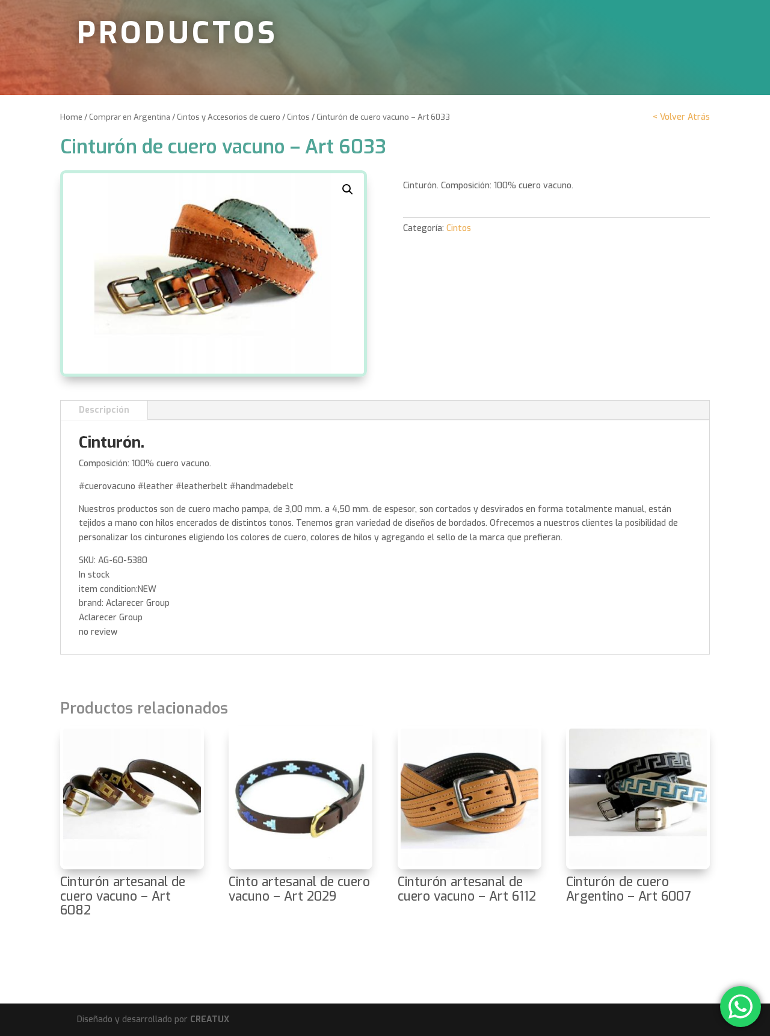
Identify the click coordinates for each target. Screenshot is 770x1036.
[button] (348, 189)
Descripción (104, 410)
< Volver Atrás (681, 117)
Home (71, 117)
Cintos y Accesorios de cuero (228, 117)
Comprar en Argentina (129, 117)
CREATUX (209, 1019)
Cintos (298, 117)
